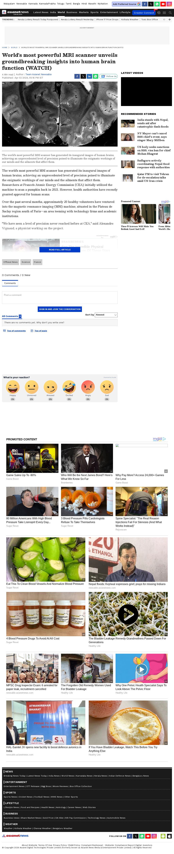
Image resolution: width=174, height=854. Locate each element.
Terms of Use (45, 845)
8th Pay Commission (75, 818)
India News (54, 776)
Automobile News (116, 818)
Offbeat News (10, 262)
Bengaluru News (141, 776)
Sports (94, 12)
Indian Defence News (120, 776)
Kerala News (100, 776)
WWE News (57, 797)
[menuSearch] (170, 12)
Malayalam (9, 3)
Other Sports (71, 797)
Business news (11, 818)
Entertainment (109, 12)
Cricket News (25, 797)
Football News (41, 797)
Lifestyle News (11, 807)
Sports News (10, 797)
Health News (47, 807)
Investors (147, 845)
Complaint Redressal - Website (97, 845)
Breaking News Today (14, 776)
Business (71, 12)
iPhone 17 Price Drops (107, 19)
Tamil (69, 3)
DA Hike (59, 818)
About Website (29, 845)
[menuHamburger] (164, 12)
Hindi (84, 3)
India (53, 12)
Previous (164, 19)
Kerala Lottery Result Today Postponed (38, 19)
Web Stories (89, 807)
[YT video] (163, 4)
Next (169, 19)
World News (68, 776)
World (61, 12)
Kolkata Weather (129, 19)
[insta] (169, 4)
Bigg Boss (46, 786)
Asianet (15, 836)
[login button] (160, 13)
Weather (8, 828)
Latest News (40, 12)
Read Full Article (60, 249)
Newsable (21, 3)
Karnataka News (84, 776)
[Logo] (16, 13)
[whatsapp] (157, 4)
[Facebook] (144, 4)
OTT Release (32, 786)
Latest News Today (37, 776)
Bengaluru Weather (62, 828)
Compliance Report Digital (128, 845)
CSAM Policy (74, 845)
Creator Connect (144, 12)
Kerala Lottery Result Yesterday (77, 19)
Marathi (92, 3)
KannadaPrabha (47, 3)
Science (26, 262)
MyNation (103, 3)
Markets (84, 12)
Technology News (96, 818)
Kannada (33, 3)
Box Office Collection (81, 786)
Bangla (76, 3)
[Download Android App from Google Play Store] (163, 836)
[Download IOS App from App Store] (169, 836)
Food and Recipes (30, 807)
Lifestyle (125, 12)
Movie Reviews (60, 786)
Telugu (60, 3)
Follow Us (112, 76)
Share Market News (31, 818)
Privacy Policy (60, 845)
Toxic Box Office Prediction (155, 19)
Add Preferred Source (124, 4)
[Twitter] (151, 4)
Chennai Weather (42, 828)
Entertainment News (14, 786)
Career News (74, 807)
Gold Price (48, 818)
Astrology (61, 807)
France (37, 262)
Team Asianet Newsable (38, 74)
